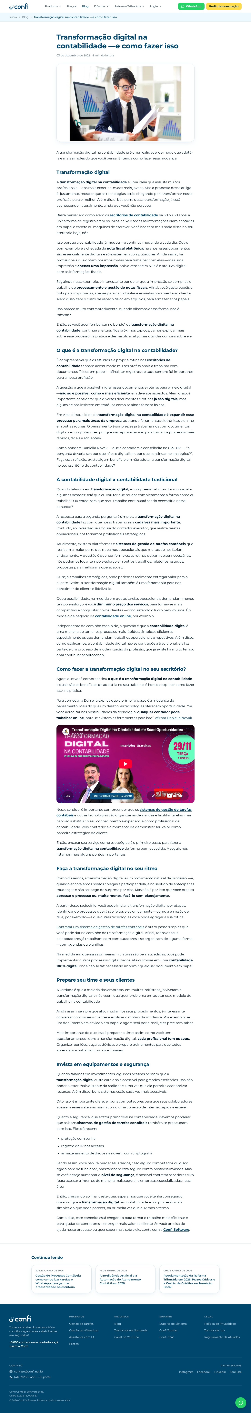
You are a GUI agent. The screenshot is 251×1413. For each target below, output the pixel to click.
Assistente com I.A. (82, 1337)
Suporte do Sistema (173, 1323)
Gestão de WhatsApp (83, 1330)
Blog (85, 6)
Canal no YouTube (126, 1337)
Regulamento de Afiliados (222, 1337)
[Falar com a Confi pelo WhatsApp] (240, 1402)
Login (154, 6)
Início (13, 17)
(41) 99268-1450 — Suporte (32, 1377)
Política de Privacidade (220, 1323)
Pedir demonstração (223, 6)
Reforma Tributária (128, 6)
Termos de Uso (214, 1330)
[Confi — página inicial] (18, 6)
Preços (71, 6)
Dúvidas (99, 6)
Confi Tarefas (168, 1330)
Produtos (51, 6)
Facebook (203, 1372)
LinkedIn (220, 1372)
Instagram (186, 1372)
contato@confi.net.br (28, 1371)
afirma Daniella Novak (173, 718)
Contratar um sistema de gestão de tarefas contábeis (100, 927)
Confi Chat (166, 1337)
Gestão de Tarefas (81, 1323)
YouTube (236, 1372)
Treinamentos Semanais (130, 1330)
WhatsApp (193, 6)
